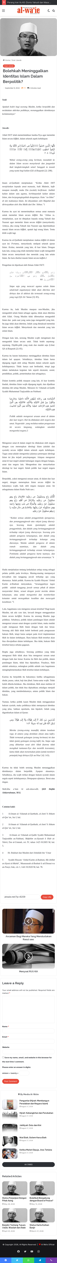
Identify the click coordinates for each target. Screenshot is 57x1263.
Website (5, 1047)
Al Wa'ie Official (47, 1244)
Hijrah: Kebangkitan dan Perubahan (36, 1113)
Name (5, 1026)
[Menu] (3, 11)
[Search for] (53, 11)
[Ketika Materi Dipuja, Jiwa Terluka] (9, 1153)
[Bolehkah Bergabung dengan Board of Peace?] (42, 1188)
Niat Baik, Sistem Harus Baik (33, 1137)
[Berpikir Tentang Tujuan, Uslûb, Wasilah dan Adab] (14, 1215)
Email (5, 1037)
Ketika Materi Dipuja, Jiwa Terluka (36, 1150)
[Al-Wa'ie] (28, 10)
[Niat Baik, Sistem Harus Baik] (9, 1141)
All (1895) (28, 1164)
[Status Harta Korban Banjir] (42, 1215)
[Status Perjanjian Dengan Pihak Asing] (14, 1188)
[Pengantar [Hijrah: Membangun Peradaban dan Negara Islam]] (9, 1104)
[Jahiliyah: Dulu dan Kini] (9, 1129)
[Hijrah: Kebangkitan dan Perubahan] (9, 1117)
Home (7, 60)
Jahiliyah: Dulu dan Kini (30, 1125)
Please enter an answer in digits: (16, 1067)
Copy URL (47, 897)
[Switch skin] (48, 11)
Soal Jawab (16, 60)
